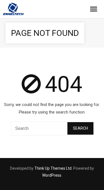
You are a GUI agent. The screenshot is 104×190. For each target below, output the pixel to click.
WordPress (51, 175)
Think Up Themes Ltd (53, 168)
